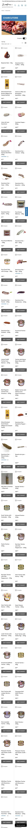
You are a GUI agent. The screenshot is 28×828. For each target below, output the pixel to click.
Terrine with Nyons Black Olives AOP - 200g (20, 361)
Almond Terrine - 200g (20, 516)
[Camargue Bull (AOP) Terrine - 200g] (21, 683)
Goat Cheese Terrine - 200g (19, 606)
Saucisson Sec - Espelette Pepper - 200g (20, 423)
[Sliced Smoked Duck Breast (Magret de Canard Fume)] (7, 414)
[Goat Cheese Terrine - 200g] (21, 597)
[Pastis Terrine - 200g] (7, 536)
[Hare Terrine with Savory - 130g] (21, 567)
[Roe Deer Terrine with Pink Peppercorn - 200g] (21, 536)
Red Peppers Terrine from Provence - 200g (6, 391)
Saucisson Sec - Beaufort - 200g (20, 184)
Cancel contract (20, 825)
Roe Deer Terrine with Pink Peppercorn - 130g (6, 576)
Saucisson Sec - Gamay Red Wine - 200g (6, 152)
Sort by (3, 41)
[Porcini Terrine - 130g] (21, 655)
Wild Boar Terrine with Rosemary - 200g (6, 783)
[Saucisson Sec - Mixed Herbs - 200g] (7, 446)
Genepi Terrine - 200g (20, 487)
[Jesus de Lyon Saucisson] (7, 114)
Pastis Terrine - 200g (5, 545)
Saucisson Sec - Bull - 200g (19, 241)
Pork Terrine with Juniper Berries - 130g (6, 693)
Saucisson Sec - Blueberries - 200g (20, 301)
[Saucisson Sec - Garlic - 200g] (7, 204)
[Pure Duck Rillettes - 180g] (7, 233)
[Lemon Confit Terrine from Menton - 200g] (7, 351)
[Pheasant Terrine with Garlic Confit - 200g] (7, 743)
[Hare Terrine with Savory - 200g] (7, 597)
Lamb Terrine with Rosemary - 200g (6, 634)
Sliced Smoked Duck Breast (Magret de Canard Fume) (6, 424)
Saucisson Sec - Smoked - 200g (5, 331)
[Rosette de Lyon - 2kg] (21, 446)
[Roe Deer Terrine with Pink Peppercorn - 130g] (7, 567)
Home (3, 10)
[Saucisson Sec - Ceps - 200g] (7, 175)
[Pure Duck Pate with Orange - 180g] (7, 261)
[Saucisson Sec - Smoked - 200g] (7, 322)
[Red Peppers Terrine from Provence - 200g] (7, 382)
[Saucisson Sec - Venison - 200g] (21, 143)
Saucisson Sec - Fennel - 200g (5, 301)
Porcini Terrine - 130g (19, 663)
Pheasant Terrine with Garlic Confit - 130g (20, 752)
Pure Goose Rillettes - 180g (19, 213)
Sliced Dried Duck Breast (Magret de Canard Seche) (6, 93)
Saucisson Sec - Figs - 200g (19, 270)
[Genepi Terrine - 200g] (21, 479)
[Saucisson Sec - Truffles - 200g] (21, 55)
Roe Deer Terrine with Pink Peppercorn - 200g (20, 545)
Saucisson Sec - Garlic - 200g (5, 213)
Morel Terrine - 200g (19, 723)
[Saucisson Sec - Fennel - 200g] (7, 292)
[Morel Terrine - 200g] (21, 714)
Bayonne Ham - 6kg (7, 63)
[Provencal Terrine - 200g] (21, 323)
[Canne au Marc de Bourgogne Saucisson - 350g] (21, 84)
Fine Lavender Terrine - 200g (5, 723)
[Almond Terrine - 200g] (21, 507)
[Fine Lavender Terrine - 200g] (7, 714)
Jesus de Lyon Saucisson (5, 123)
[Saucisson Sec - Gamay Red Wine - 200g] (7, 143)
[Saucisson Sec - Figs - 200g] (21, 262)
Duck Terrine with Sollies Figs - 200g (20, 635)
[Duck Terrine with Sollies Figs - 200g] (21, 626)
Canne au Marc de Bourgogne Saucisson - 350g (20, 93)
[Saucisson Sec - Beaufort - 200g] (21, 175)
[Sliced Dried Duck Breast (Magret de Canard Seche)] (7, 84)
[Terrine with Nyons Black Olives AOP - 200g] (21, 351)
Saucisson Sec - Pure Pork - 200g (6, 812)
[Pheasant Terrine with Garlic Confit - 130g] (21, 743)
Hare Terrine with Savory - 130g (20, 575)
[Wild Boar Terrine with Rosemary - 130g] (21, 773)
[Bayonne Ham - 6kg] (7, 55)
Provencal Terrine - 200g (20, 331)
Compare (19, 38)
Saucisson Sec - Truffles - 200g (19, 64)
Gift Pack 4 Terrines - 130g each (7, 487)
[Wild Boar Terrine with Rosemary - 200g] (7, 773)
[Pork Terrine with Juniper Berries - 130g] (7, 683)
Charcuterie (7, 10)
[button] (22, 5)
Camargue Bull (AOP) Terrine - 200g (19, 693)
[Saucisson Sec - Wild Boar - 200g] (21, 804)
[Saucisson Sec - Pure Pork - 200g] (7, 804)
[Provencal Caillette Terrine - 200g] (7, 655)
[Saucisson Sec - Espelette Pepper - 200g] (21, 414)
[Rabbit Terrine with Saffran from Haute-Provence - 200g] (21, 382)
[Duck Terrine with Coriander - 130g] (7, 507)
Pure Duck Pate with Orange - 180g (6, 270)
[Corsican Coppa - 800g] (21, 114)
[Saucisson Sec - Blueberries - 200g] (21, 292)
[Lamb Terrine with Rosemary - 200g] (7, 626)
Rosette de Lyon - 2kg (20, 455)
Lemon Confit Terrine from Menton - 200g (5, 361)
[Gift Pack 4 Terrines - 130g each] (7, 478)
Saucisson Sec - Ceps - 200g (5, 184)
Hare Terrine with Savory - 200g (6, 606)
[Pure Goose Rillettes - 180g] (21, 204)
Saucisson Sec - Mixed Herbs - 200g (5, 456)
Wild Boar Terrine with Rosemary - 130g (20, 783)
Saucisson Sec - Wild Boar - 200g (20, 812)
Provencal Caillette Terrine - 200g (6, 663)
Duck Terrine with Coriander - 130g (6, 516)
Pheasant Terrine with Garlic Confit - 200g (6, 752)
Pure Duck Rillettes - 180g (6, 241)
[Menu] (25, 5)
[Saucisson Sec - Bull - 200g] (21, 233)
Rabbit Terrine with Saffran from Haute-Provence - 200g (20, 392)
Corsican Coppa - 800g (20, 123)
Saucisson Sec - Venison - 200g (19, 152)
